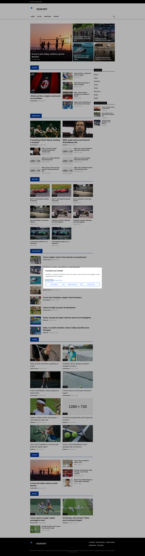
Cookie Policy (49, 280)
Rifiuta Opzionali (72, 284)
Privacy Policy (58, 280)
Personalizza (54, 284)
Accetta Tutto (91, 284)
